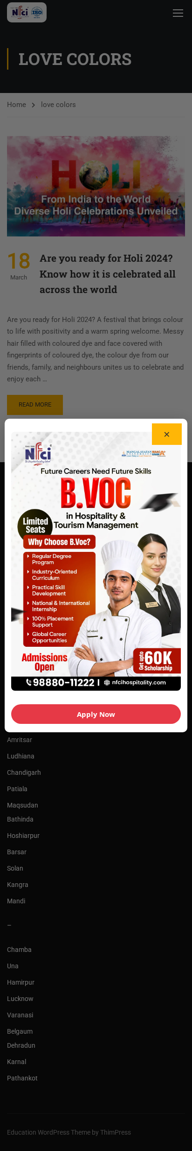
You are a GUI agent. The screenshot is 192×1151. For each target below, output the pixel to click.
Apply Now (96, 714)
